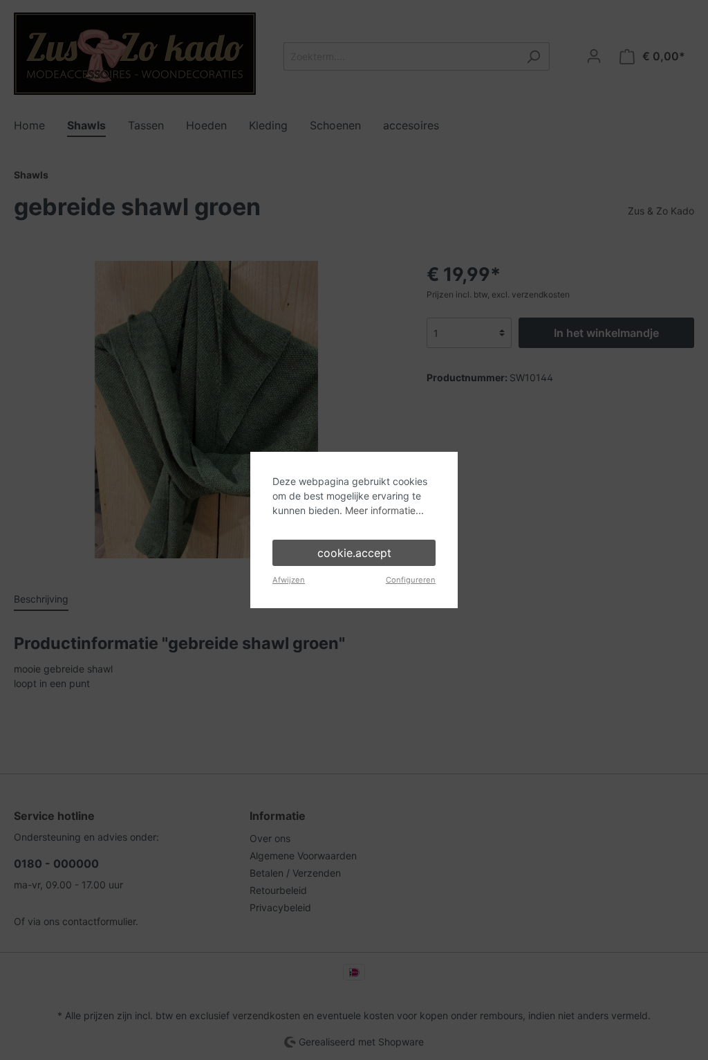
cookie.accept (354, 553)
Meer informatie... (384, 510)
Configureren (411, 580)
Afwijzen (288, 580)
